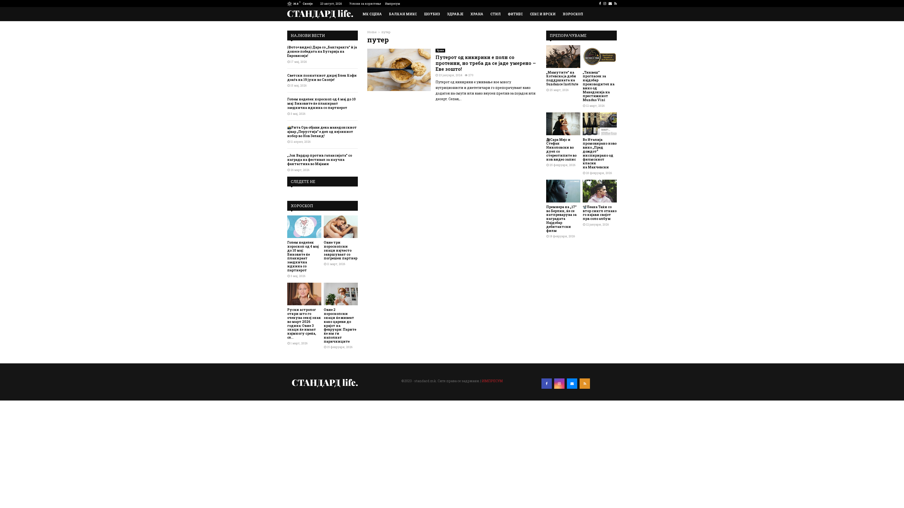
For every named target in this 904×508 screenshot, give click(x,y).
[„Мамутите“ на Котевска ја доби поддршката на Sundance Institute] (563, 56)
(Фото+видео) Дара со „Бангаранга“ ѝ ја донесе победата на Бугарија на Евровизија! (322, 51)
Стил (495, 14)
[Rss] (585, 383)
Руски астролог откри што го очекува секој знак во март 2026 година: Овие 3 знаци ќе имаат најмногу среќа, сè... (304, 323)
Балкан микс (403, 14)
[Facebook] (546, 383)
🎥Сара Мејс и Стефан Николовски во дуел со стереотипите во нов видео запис (561, 149)
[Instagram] (559, 383)
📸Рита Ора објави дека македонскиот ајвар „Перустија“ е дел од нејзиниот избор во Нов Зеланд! (322, 131)
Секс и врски (543, 14)
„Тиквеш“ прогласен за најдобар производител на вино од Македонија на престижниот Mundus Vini (598, 86)
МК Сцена (372, 14)
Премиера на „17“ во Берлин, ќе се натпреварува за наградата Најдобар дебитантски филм (561, 219)
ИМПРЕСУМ (492, 381)
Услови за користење (365, 3)
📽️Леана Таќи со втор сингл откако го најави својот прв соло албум (600, 213)
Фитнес (515, 14)
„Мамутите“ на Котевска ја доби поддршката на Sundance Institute (562, 78)
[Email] (572, 383)
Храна (476, 14)
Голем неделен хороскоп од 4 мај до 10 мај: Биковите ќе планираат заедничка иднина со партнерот (321, 103)
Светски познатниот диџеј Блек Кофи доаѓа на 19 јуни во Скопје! (322, 77)
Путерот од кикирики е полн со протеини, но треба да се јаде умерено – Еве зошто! (486, 63)
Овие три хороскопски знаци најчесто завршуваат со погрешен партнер (340, 250)
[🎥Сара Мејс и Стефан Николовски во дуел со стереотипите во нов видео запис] (563, 123)
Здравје (455, 14)
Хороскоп (573, 14)
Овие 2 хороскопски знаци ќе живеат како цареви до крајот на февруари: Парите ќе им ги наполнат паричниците (340, 325)
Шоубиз (432, 14)
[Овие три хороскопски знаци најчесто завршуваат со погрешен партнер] (341, 226)
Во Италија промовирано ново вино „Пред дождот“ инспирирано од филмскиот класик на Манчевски (600, 153)
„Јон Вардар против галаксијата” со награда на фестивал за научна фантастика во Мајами (319, 159)
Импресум (392, 3)
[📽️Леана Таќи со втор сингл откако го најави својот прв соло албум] (600, 191)
